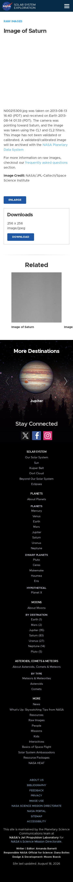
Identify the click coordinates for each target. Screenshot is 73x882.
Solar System (36, 451)
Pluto (36, 559)
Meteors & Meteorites (36, 678)
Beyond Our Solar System (36, 479)
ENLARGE (15, 200)
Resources (36, 715)
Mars (36, 526)
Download (20, 237)
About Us (37, 780)
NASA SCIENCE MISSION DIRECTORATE (36, 806)
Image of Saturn (22, 327)
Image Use (36, 801)
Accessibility (36, 821)
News (36, 704)
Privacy (36, 795)
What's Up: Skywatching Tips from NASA (37, 709)
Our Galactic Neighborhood (22, 15)
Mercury (36, 510)
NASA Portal (36, 811)
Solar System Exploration (22, 6)
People (36, 725)
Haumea (36, 575)
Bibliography (36, 785)
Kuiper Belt (36, 468)
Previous (7, 381)
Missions (36, 731)
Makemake (36, 570)
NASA (5, 6)
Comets (36, 689)
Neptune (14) (36, 646)
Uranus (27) (36, 641)
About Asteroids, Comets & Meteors (37, 666)
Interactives (36, 741)
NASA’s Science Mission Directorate (36, 841)
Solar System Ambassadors (36, 752)
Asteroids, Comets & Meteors (36, 661)
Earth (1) (36, 619)
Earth (36, 521)
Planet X (36, 592)
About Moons (36, 608)
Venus (36, 516)
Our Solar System (36, 457)
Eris (36, 581)
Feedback (36, 790)
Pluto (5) (36, 651)
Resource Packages (36, 757)
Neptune (36, 548)
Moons (36, 602)
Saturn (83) (36, 635)
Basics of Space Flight (36, 747)
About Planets (36, 499)
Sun (36, 463)
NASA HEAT (37, 763)
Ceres (36, 565)
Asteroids (36, 683)
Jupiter (36, 401)
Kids (36, 736)
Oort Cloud (36, 473)
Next (65, 381)
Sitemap (36, 816)
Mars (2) (36, 625)
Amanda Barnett (46, 848)
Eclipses (36, 484)
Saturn (36, 537)
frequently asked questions (46, 162)
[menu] (66, 6)
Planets (36, 493)
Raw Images (13, 21)
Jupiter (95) (36, 630)
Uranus (36, 543)
